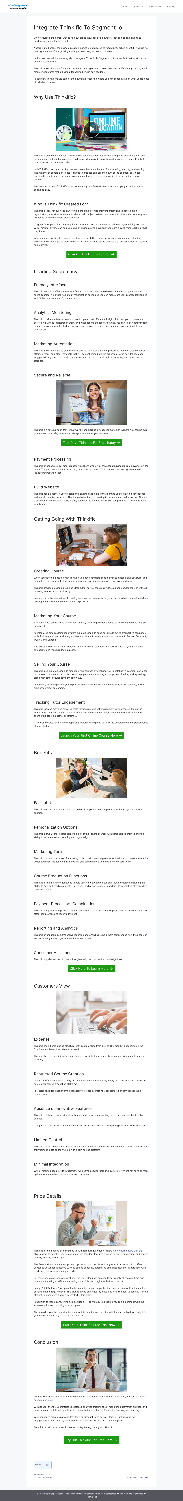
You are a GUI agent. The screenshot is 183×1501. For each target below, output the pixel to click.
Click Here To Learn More (89, 969)
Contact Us (138, 6)
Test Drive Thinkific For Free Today (89, 443)
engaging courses (43, 1400)
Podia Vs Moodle (44, 1477)
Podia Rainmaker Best (139, 1477)
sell (118, 858)
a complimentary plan (126, 1250)
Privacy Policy (155, 6)
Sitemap (171, 6)
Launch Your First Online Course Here (89, 735)
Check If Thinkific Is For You (89, 254)
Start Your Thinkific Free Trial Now (89, 1325)
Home (124, 6)
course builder (83, 1396)
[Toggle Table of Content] (46, 1465)
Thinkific (40, 1474)
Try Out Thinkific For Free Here (89, 1440)
